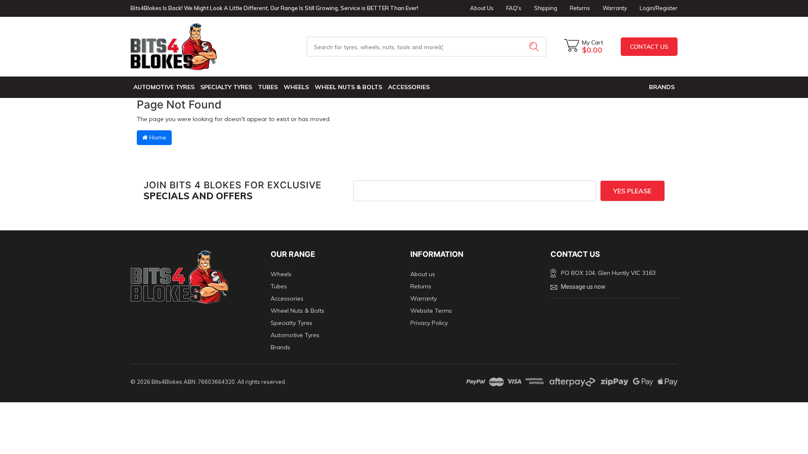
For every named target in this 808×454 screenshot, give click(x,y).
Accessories (409, 87)
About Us (482, 8)
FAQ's (513, 8)
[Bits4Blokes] (194, 47)
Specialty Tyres (226, 87)
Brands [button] (662, 87)
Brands (280, 347)
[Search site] (535, 46)
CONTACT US (649, 46)
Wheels (296, 87)
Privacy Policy (429, 323)
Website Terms (431, 310)
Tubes (268, 87)
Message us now (583, 286)
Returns (580, 8)
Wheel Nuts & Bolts (348, 87)
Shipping (545, 8)
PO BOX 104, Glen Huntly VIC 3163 (608, 273)
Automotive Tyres (163, 87)
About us (422, 274)
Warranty (615, 8)
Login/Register (659, 8)
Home (157, 137)
